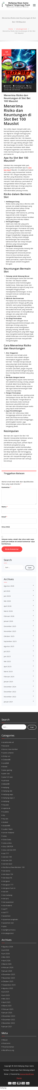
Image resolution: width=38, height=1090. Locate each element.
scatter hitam (8, 829)
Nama (5, 507)
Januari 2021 (8, 702)
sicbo (5, 836)
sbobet (5, 822)
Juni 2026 (7, 596)
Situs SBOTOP (8, 846)
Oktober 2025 (9, 636)
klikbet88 (6, 784)
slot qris (6, 898)
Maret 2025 (8, 671)
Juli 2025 (7, 651)
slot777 (5, 912)
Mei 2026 (7, 601)
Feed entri (6, 1043)
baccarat (6, 746)
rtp (4, 815)
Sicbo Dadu (7, 839)
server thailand (8, 832)
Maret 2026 (8, 611)
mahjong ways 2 (9, 798)
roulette (6, 812)
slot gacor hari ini (9, 888)
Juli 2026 (7, 591)
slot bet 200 (7, 90)
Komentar (6, 487)
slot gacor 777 (8, 885)
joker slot (6, 773)
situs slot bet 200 (17, 88)
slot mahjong (7, 895)
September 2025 (10, 641)
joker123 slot (8, 777)
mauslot (6, 805)
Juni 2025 (7, 656)
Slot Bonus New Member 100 (13, 867)
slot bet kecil (16, 90)
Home (10, 29)
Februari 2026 (9, 616)
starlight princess (9, 930)
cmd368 (6, 763)
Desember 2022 (10, 692)
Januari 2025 (8, 681)
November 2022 (10, 697)
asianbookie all (8, 742)
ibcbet (5, 766)
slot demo (6, 871)
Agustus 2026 (9, 586)
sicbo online (7, 843)
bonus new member (10, 749)
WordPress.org (8, 1050)
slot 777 (6, 853)
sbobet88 (6, 826)
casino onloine (8, 753)
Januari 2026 (8, 621)
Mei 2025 (7, 661)
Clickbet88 (6, 760)
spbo (5, 926)
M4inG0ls (8, 86)
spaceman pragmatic (10, 919)
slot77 (5, 909)
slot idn (5, 891)
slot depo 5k (7, 878)
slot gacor (6, 881)
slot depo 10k (8, 874)
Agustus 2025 (9, 646)
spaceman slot (8, 923)
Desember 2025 (10, 626)
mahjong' (6, 801)
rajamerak (6, 808)
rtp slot (5, 819)
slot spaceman (8, 902)
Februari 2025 (9, 677)
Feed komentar (8, 1047)
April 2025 (7, 666)
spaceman (6, 916)
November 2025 (10, 631)
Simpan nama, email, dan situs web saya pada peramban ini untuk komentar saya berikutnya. (18, 541)
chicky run (6, 756)
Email (4, 517)
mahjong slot (7, 791)
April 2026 (7, 606)
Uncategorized (21, 29)
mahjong (6, 787)
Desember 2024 (10, 687)
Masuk (5, 1040)
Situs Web (6, 527)
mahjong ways (8, 794)
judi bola (6, 780)
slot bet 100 (27, 88)
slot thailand (7, 905)
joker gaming (7, 770)
